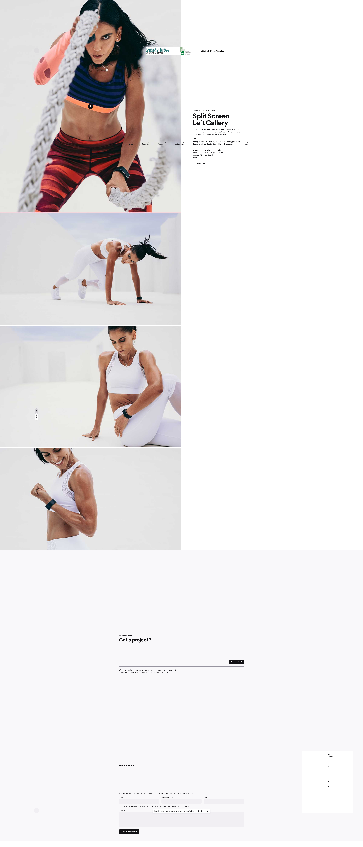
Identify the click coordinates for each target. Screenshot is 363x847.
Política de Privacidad (196, 811)
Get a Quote (235, 662)
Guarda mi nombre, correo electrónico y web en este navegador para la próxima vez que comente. (156, 806)
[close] (208, 811)
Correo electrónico (168, 797)
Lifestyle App (328, 773)
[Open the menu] (36, 50)
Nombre (122, 797)
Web (205, 797)
